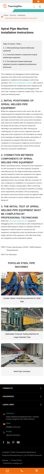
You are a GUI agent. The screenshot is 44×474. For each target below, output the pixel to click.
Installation (21, 15)
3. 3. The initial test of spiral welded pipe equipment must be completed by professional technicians (19, 64)
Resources (8, 396)
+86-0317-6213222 (13, 435)
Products (8, 388)
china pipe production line (18, 221)
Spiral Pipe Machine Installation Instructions (21, 18)
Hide (18, 44)
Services (13, 15)
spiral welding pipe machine (22, 83)
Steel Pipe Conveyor (22, 371)
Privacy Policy (16, 460)
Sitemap (5, 460)
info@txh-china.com (13, 427)
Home (6, 15)
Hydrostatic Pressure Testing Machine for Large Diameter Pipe (22, 335)
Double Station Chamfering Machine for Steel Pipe (22, 300)
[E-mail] (7, 471)
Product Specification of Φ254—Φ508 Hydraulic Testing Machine (23, 248)
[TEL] (22, 471)
